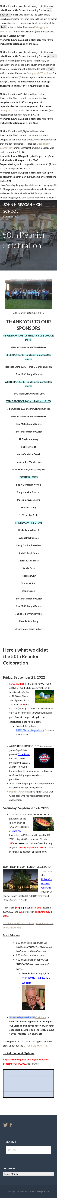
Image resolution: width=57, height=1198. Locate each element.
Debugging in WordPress (39, 73)
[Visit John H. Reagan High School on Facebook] (11, 1125)
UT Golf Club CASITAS (36, 1045)
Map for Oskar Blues (19, 791)
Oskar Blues (24, 754)
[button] (52, 9)
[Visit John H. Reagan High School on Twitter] (5, 1125)
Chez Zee (17, 831)
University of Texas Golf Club (46, 883)
